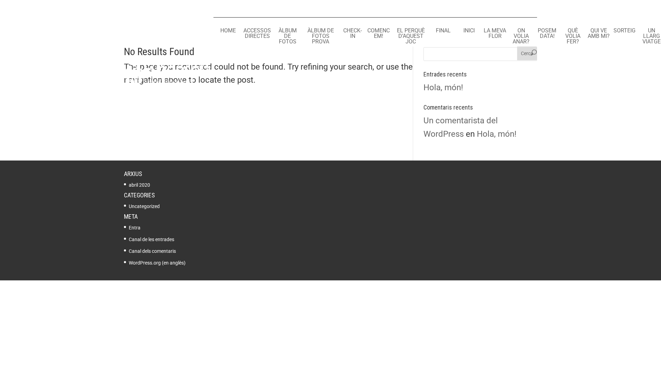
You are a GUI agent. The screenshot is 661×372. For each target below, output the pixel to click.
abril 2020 (139, 185)
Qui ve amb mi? (599, 33)
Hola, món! (443, 87)
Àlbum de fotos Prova (320, 36)
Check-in (352, 33)
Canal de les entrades (151, 239)
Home (228, 31)
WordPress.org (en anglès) (157, 263)
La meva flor (495, 33)
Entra (134, 227)
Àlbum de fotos (288, 36)
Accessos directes (257, 33)
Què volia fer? (572, 36)
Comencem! (378, 33)
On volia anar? (521, 36)
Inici (469, 31)
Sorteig (624, 31)
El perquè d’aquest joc (411, 36)
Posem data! (547, 33)
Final (443, 31)
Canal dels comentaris (152, 251)
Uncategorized (144, 206)
